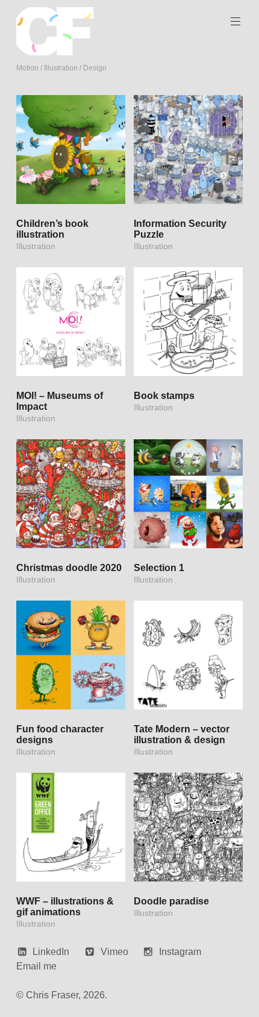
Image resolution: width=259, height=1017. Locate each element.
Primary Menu (235, 21)
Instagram (180, 952)
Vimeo (114, 952)
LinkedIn (51, 952)
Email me (36, 966)
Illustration (35, 246)
